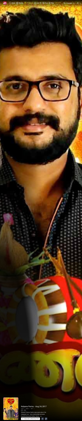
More (41, 416)
